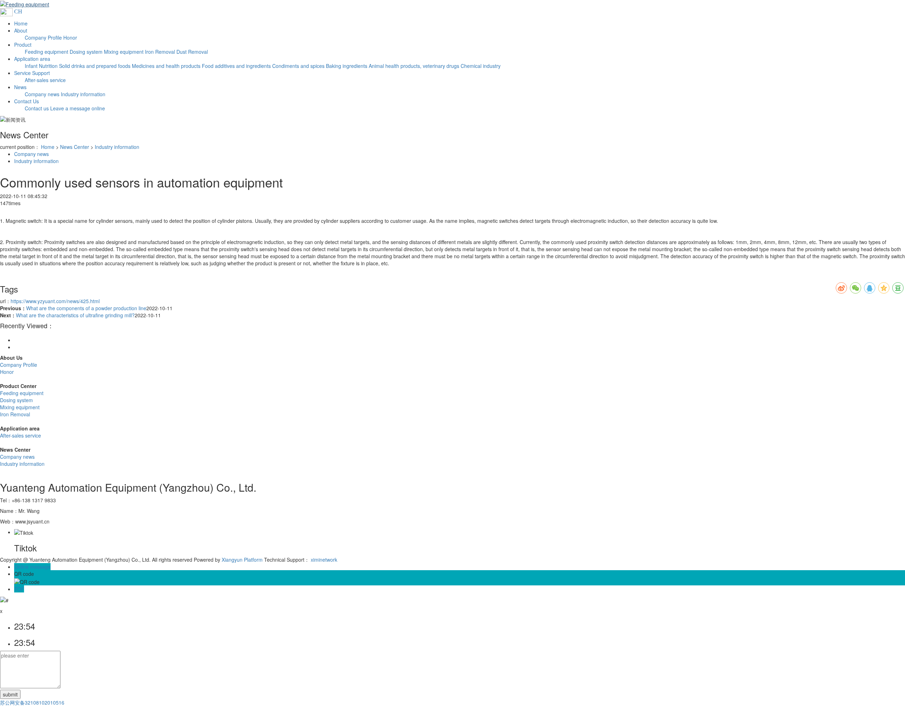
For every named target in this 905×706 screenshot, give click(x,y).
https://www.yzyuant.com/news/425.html (55, 301)
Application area (32, 58)
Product (22, 44)
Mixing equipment (20, 407)
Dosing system (16, 400)
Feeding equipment (21, 393)
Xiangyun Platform (242, 559)
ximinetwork (324, 559)
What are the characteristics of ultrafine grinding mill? (75, 315)
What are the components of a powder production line (86, 308)
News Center (74, 146)
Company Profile (18, 364)
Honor (7, 371)
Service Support (32, 72)
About (20, 30)
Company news (31, 153)
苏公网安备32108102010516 (32, 702)
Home (21, 23)
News (20, 87)
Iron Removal (15, 414)
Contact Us (26, 101)
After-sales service (20, 435)
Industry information (117, 146)
